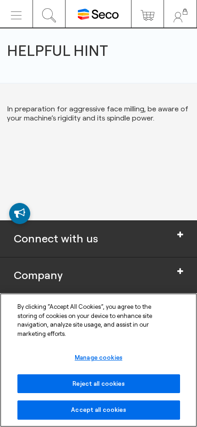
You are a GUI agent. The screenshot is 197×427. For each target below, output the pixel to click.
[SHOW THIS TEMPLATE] (19, 213)
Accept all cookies (98, 409)
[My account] (180, 13)
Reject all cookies (98, 383)
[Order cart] (147, 13)
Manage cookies (98, 357)
